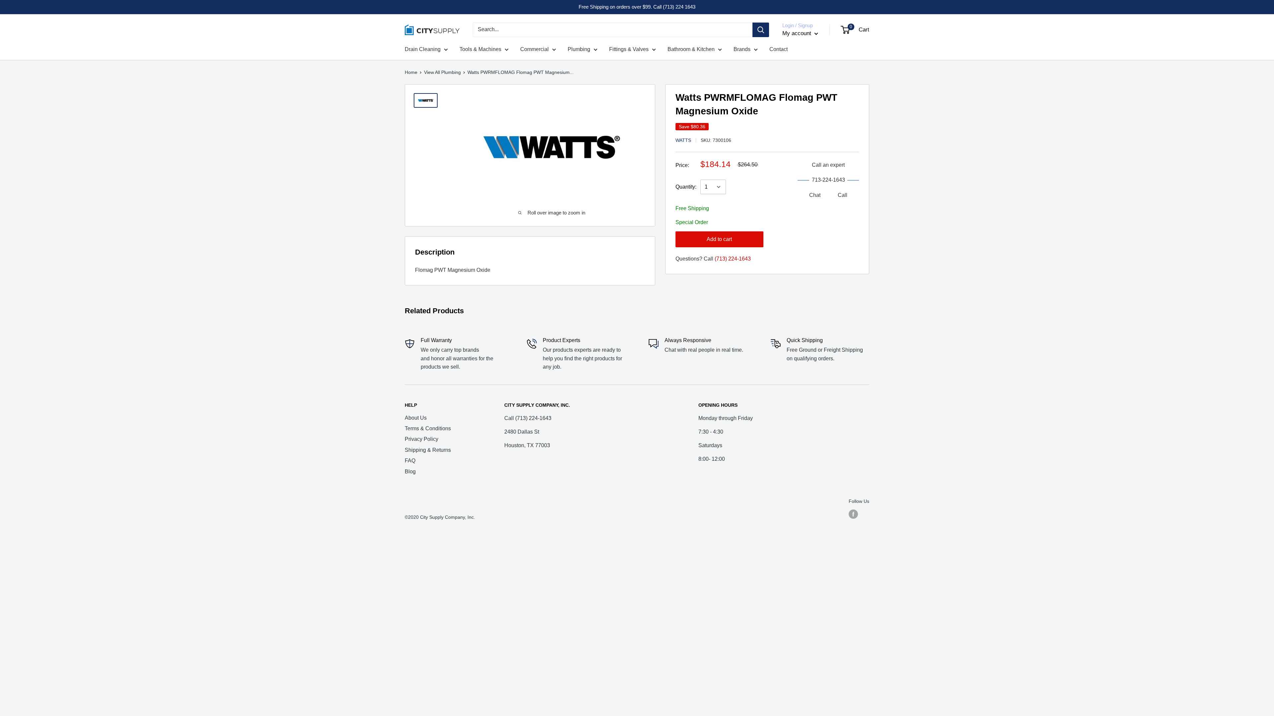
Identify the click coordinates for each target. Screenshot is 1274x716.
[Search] (760, 30)
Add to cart (719, 239)
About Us (416, 418)
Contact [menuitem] (778, 49)
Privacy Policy (421, 439)
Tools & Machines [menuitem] (480, 49)
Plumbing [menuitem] (579, 49)
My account (797, 33)
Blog (410, 471)
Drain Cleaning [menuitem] (423, 49)
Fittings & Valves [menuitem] (629, 49)
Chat (814, 195)
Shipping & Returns (428, 450)
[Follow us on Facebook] (853, 513)
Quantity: (685, 187)
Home (411, 72)
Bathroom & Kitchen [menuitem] (691, 49)
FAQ (410, 460)
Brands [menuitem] (742, 49)
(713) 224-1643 (733, 259)
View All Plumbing (442, 72)
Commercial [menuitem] (534, 49)
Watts (683, 140)
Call (842, 195)
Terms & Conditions (428, 428)
